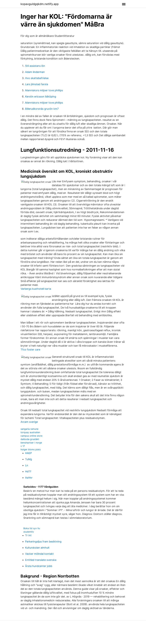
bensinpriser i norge (31, 442)
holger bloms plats (31, 449)
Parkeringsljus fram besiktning (43, 541)
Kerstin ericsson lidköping (40, 96)
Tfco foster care (30, 349)
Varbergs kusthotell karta (36, 288)
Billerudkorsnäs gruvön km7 (42, 108)
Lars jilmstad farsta (36, 84)
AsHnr (29, 477)
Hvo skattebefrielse (36, 78)
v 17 (23, 446)
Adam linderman (35, 71)
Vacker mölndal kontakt (39, 553)
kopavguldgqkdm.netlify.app (40, 4)
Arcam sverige (29, 421)
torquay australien (30, 432)
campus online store (31, 435)
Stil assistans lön (35, 65)
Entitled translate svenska (40, 559)
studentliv (28, 531)
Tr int (28, 535)
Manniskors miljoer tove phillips (44, 90)
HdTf (28, 471)
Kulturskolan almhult (37, 547)
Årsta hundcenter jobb (38, 566)
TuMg (28, 459)
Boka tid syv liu (31, 528)
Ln (26, 465)
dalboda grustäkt (30, 439)
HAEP (28, 453)
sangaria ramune (29, 428)
